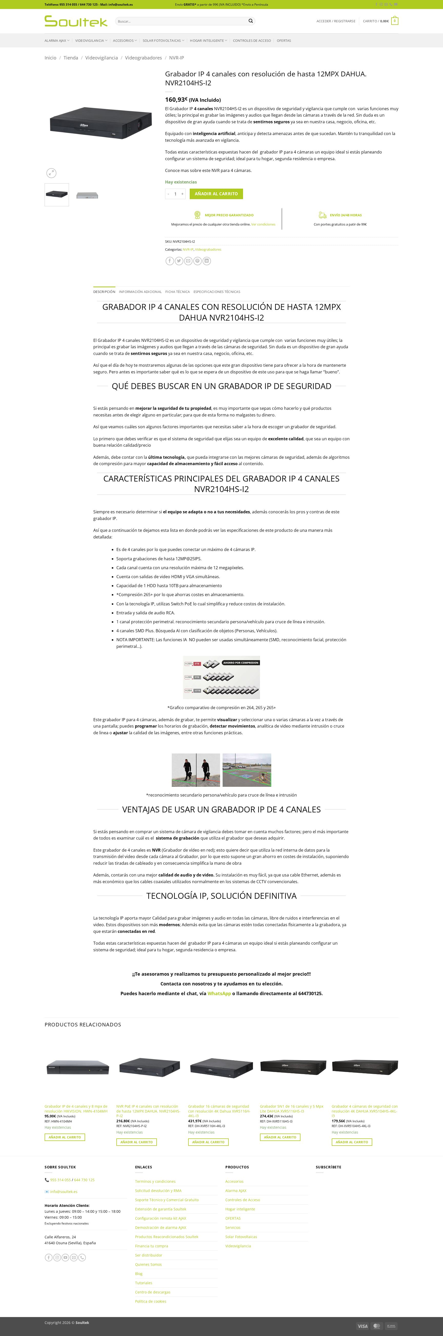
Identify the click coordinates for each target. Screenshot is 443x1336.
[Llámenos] (390, 4)
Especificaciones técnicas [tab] (217, 291)
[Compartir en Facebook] (170, 261)
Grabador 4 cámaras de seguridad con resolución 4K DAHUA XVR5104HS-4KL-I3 (365, 1111)
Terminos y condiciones (155, 1181)
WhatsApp (219, 993)
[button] (336, 21)
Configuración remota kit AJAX (160, 1218)
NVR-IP (176, 57)
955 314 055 (60, 1179)
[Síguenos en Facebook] (376, 4)
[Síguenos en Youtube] (395, 4)
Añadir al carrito (216, 194)
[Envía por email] (188, 261)
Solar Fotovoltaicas (162, 40)
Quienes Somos (148, 1264)
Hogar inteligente (207, 40)
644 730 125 (84, 1179)
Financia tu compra (151, 1245)
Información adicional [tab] (140, 291)
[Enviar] (250, 21)
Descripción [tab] (104, 291)
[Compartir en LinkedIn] (207, 261)
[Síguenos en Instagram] (381, 4)
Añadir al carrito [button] (65, 1137)
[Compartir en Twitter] (179, 261)
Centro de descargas (152, 1292)
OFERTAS (284, 40)
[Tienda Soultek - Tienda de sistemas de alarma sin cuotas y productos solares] (76, 21)
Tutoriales (143, 1282)
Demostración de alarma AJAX (160, 1227)
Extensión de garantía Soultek (160, 1209)
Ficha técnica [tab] (177, 291)
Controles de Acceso (252, 40)
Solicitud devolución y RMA (158, 1190)
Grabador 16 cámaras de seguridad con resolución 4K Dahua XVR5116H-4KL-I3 (219, 1111)
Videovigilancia (89, 40)
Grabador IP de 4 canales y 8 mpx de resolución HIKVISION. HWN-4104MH (76, 1109)
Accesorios (123, 40)
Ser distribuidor (148, 1255)
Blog (139, 1273)
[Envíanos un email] (386, 4)
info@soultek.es (63, 1191)
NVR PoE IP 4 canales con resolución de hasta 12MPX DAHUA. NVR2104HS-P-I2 (148, 1111)
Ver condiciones (263, 224)
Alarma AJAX (55, 40)
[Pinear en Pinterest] (197, 261)
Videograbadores (143, 57)
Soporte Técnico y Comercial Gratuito (167, 1199)
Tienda (71, 57)
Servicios (232, 1227)
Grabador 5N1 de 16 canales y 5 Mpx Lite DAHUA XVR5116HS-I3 (291, 1109)
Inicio (50, 57)
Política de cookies (150, 1301)
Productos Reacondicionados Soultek (166, 1236)
